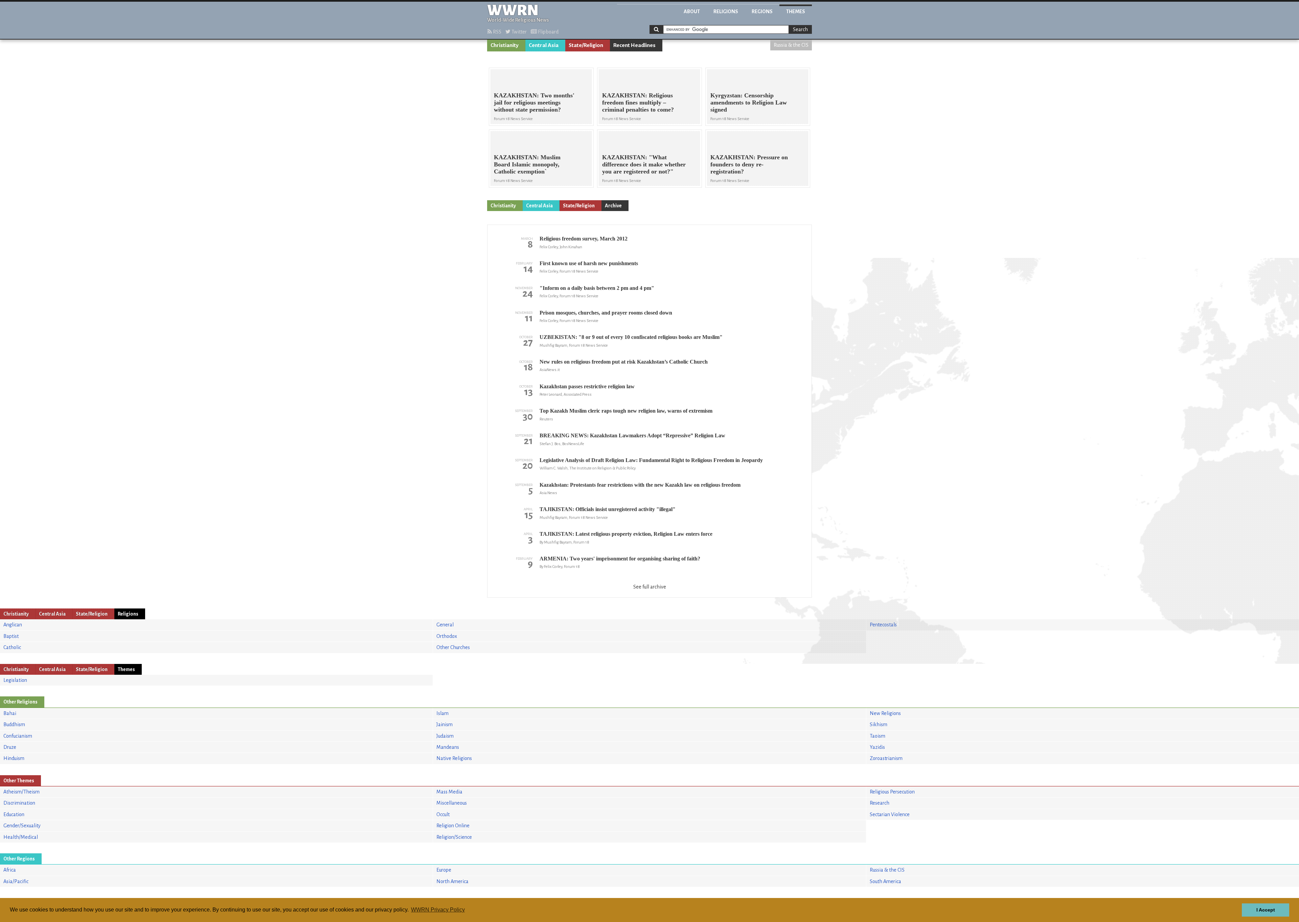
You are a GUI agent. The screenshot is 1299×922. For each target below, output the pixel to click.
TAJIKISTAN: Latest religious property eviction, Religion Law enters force (626, 534)
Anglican (12, 624)
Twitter (518, 31)
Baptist (11, 636)
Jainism (444, 724)
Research (879, 803)
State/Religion (586, 45)
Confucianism (17, 736)
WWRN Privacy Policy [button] (438, 910)
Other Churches (453, 647)
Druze (9, 747)
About (692, 11)
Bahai (9, 713)
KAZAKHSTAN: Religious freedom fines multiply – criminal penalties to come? (638, 102)
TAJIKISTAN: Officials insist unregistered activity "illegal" (608, 509)
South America (885, 881)
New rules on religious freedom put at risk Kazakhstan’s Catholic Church (624, 362)
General (445, 624)
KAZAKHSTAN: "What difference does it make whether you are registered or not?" (644, 164)
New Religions (885, 713)
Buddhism (14, 724)
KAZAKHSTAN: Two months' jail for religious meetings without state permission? (534, 102)
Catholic (12, 647)
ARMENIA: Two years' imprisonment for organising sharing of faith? (620, 558)
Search (800, 29)
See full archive (649, 587)
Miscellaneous (451, 803)
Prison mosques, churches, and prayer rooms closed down (606, 313)
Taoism (877, 736)
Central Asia (544, 45)
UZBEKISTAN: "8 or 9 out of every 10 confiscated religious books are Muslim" (631, 337)
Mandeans (447, 747)
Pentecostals (883, 624)
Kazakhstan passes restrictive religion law (587, 386)
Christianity (505, 45)
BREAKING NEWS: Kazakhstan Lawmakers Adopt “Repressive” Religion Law (632, 435)
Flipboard (548, 31)
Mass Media (449, 791)
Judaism (445, 736)
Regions (762, 11)
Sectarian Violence (890, 814)
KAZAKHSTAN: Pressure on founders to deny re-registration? (749, 164)
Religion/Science (454, 837)
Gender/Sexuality (22, 825)
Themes (795, 11)
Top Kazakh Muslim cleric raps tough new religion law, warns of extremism (626, 411)
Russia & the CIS (791, 45)
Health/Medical (20, 837)
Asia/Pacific (15, 881)
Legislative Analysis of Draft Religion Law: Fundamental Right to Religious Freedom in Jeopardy (651, 460)
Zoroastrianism (886, 758)
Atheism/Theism (21, 791)
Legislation (15, 680)
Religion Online (453, 825)
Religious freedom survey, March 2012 (584, 238)
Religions (725, 11)
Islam (442, 713)
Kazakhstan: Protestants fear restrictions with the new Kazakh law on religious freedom (640, 485)
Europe (443, 870)
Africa (9, 870)
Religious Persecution (892, 791)
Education (13, 814)
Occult (443, 814)
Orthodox (446, 636)
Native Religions (454, 758)
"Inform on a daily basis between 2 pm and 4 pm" (597, 288)
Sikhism (878, 724)
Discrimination (19, 803)
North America (452, 881)
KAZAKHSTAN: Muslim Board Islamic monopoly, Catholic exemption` (527, 164)
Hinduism (13, 758)
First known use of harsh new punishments (589, 263)
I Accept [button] (1265, 910)
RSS (496, 31)
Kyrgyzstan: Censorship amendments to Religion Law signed (748, 102)
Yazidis (877, 747)
